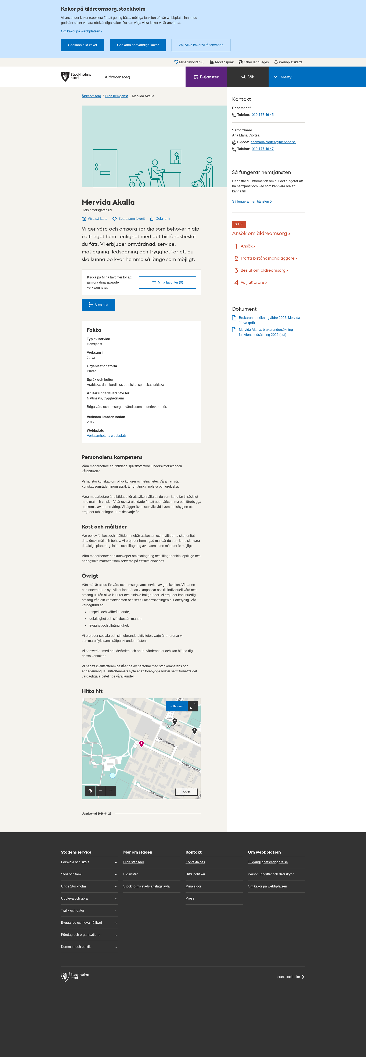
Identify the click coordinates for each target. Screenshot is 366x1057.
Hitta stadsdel (133, 862)
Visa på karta (97, 218)
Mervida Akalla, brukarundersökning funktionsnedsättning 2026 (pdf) (266, 332)
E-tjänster (130, 874)
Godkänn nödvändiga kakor (138, 45)
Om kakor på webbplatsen (80, 31)
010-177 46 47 (263, 149)
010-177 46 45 (263, 115)
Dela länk (163, 218)
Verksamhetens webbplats (106, 435)
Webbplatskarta (290, 62)
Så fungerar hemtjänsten (250, 201)
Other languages (256, 62)
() (170, 282)
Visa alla (101, 305)
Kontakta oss (195, 862)
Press (190, 898)
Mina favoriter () (191, 62)
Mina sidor (193, 886)
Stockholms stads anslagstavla (146, 886)
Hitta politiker (195, 874)
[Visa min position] (90, 791)
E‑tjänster (209, 76)
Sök (250, 76)
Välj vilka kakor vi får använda (201, 45)
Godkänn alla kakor (82, 45)
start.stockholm (288, 977)
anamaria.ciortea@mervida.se (273, 142)
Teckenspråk (224, 62)
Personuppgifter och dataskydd (271, 874)
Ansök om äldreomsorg (259, 232)
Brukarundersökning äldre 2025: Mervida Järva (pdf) (269, 320)
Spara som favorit (131, 218)
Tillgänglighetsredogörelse (268, 862)
